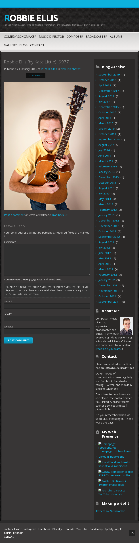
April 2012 (104, 263)
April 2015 (104, 117)
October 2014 (107, 134)
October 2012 (107, 231)
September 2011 (109, 301)
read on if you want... (109, 349)
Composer (75, 36)
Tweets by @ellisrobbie (110, 511)
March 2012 (105, 269)
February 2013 (107, 209)
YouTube (82, 529)
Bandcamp (96, 529)
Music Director (51, 36)
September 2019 (109, 74)
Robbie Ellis (31, 18)
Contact (37, 45)
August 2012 (106, 242)
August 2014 (106, 145)
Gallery (10, 45)
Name (8, 301)
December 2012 (108, 220)
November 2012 (108, 226)
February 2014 (107, 166)
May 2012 (104, 258)
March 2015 (105, 123)
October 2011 (107, 296)
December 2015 (108, 107)
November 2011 (108, 290)
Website (8, 326)
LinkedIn (18, 533)
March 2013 (105, 204)
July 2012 (104, 247)
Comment (10, 241)
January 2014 (106, 172)
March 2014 (105, 161)
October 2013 (107, 182)
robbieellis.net (13, 529)
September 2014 (109, 139)
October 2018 (107, 80)
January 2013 (106, 215)
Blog (23, 45)
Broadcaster (96, 36)
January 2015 (106, 128)
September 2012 (109, 236)
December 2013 (108, 177)
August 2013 (106, 188)
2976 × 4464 (49, 69)
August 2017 (106, 96)
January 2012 (106, 280)
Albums (116, 36)
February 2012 (107, 274)
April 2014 (104, 155)
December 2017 (108, 90)
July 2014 (104, 150)
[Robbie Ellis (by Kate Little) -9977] (47, 145)
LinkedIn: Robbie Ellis (111, 456)
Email (8, 314)
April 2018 (104, 85)
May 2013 (104, 199)
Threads (69, 529)
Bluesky (57, 529)
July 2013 (104, 193)
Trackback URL (60, 215)
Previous (35, 75)
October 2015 (107, 112)
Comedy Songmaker (20, 36)
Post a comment (14, 215)
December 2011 (108, 285)
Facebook (44, 529)
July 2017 (104, 101)
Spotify (109, 529)
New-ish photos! (71, 69)
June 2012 (104, 253)
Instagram (30, 529)
